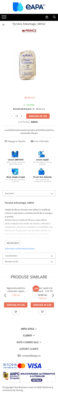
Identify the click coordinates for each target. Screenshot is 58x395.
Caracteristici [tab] (11, 255)
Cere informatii (41, 141)
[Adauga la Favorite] (15, 311)
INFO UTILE (28, 328)
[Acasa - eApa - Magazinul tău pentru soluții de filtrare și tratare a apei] (29, 6)
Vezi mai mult (13, 243)
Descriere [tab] (9, 193)
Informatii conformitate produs (20, 248)
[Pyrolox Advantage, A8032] (29, 66)
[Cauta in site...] (54, 17)
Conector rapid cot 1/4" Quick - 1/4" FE (42, 289)
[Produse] (4, 18)
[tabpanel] (29, 66)
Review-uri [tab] (11, 261)
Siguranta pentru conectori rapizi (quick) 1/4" (15, 289)
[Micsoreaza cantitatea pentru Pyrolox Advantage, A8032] (11, 116)
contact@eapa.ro (30, 355)
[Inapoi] (2, 25)
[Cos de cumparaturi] (46, 17)
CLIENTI (28, 335)
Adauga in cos (38, 116)
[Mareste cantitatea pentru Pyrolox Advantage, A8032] (21, 116)
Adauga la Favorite (16, 141)
